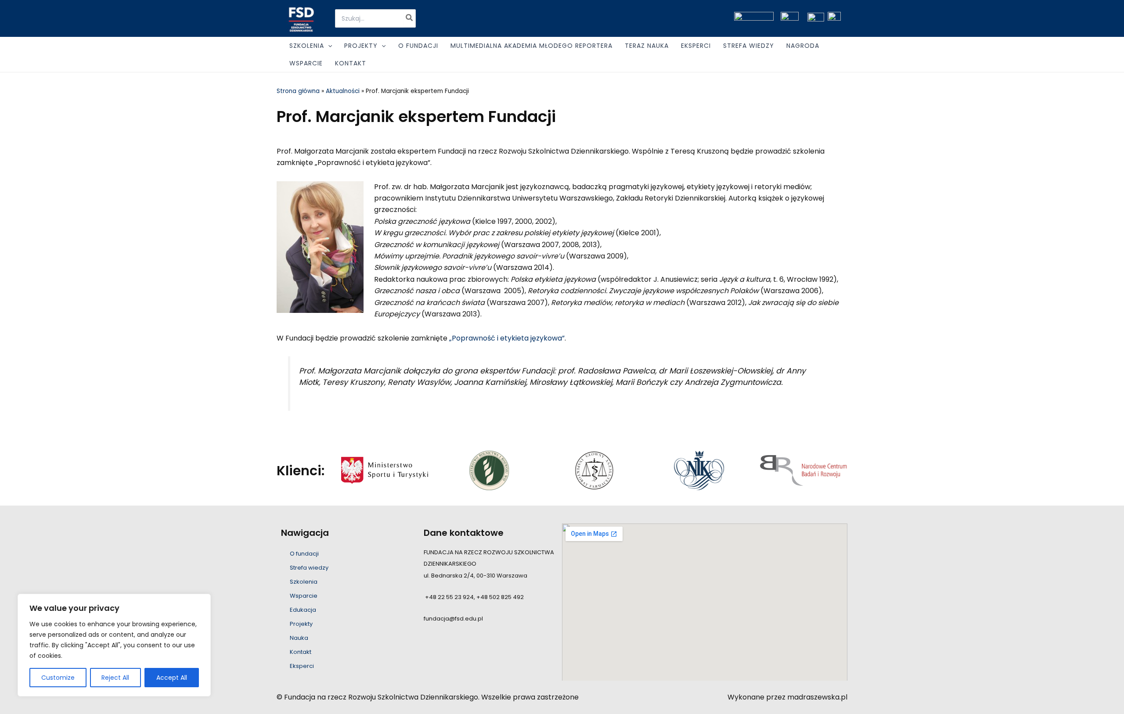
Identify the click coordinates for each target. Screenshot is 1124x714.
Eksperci (302, 666)
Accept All (171, 677)
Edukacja (303, 610)
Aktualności (343, 91)
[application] (328, 45)
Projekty (301, 624)
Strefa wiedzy (309, 567)
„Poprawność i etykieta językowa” (507, 338)
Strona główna (298, 91)
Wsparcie (303, 596)
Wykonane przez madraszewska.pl (787, 697)
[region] (114, 645)
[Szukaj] (409, 18)
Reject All (115, 677)
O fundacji (304, 553)
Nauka (299, 638)
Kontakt (300, 652)
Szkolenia (303, 582)
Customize (58, 677)
